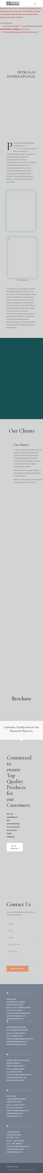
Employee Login (12, 1166)
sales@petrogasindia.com (21, 1013)
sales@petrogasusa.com (21, 1146)
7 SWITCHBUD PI (13, 1132)
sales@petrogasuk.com (20, 1110)
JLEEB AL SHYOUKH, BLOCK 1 (18, 1060)
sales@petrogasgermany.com (22, 1039)
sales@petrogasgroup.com (16, 1016)
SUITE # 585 (11, 1096)
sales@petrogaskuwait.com (22, 1074)
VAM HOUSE (11, 999)
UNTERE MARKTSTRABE (16, 1027)
